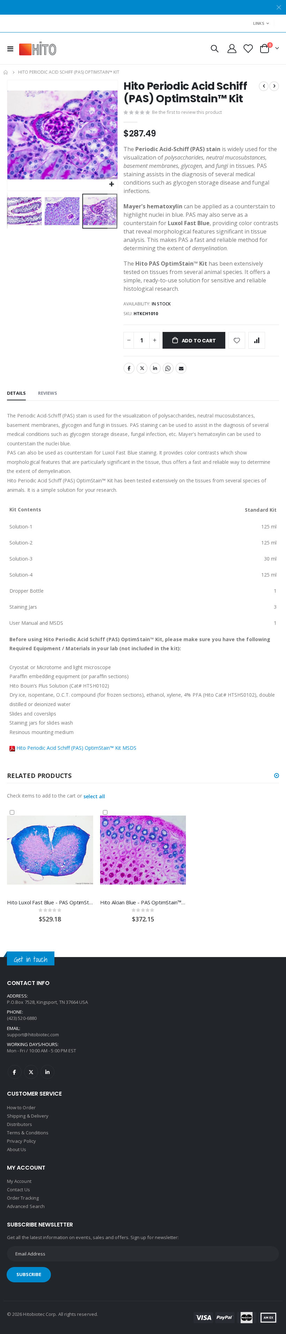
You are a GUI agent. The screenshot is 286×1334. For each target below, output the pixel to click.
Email (181, 368)
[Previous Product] (264, 86)
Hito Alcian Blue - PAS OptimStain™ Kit (143, 902)
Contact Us (18, 1189)
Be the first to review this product (187, 112)
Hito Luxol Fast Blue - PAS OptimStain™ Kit (50, 902)
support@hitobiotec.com (33, 1034)
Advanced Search (26, 1206)
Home (5, 72)
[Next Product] (274, 86)
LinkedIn (155, 368)
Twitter (142, 368)
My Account (19, 1181)
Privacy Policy (21, 1141)
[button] (111, 184)
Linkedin (47, 1072)
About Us (17, 1149)
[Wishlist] (247, 48)
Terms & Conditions (27, 1132)
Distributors (19, 1124)
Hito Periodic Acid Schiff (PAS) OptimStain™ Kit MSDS (76, 747)
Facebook (129, 368)
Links (258, 23)
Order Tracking (23, 1198)
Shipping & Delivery (27, 1116)
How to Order (21, 1107)
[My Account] (232, 48)
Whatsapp (168, 368)
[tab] (16, 393)
